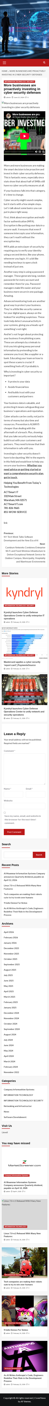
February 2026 (11, 937)
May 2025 (8, 986)
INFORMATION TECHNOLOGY (18, 1095)
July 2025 (8, 975)
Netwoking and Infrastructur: (18, 1106)
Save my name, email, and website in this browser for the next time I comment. (22, 819)
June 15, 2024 (19, 97)
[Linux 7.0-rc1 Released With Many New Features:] (24, 1214)
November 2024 (11, 1018)
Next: (25, 553)
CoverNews (40, 1398)
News (6, 1111)
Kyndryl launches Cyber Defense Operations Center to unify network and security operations (24, 711)
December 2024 (11, 1013)
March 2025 (9, 996)
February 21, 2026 (19, 718)
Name (7, 788)
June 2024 (9, 1045)
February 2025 (11, 1002)
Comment (9, 750)
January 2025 (10, 1007)
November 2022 (11, 1072)
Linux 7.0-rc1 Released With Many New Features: (22, 887)
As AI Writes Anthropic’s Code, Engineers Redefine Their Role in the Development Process (23, 911)
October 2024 (10, 1023)
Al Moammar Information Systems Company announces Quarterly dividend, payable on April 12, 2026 (24, 876)
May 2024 (8, 1050)
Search (6, 844)
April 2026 (9, 932)
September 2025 (12, 964)
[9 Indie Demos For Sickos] (24, 1311)
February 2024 (11, 1067)
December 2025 (11, 948)
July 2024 (8, 1040)
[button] (4, 62)
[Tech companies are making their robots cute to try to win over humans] (24, 1262)
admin (8, 97)
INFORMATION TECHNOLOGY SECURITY (19, 81)
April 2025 (9, 991)
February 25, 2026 (19, 1288)
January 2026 (10, 943)
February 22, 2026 (19, 669)
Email (29, 788)
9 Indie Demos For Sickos (15, 903)
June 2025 (9, 980)
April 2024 (9, 1056)
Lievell (5, 1132)
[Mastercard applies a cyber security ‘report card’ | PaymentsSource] (24, 643)
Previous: (21, 537)
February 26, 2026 (19, 1240)
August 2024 (10, 1034)
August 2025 (10, 970)
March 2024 (9, 1061)
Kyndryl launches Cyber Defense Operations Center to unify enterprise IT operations (24, 615)
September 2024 (12, 1029)
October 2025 (10, 959)
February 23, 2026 (19, 622)
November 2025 (11, 953)
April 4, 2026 (17, 1191)
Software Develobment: (15, 1117)
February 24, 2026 (19, 1333)
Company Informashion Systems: (19, 1089)
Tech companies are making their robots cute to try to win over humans (23, 896)
